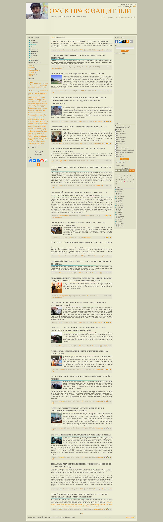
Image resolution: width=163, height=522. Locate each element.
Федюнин (44, 103)
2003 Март (119, 191)
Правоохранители (33, 70)
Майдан (43, 141)
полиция (37, 99)
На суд (119, 135)
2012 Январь (119, 198)
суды (47, 121)
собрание (36, 131)
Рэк (45, 126)
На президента (121, 156)
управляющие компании (35, 114)
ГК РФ (43, 106)
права (44, 86)
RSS (134, 6)
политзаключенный (33, 145)
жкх (31, 90)
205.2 (40, 138)
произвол (32, 103)
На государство (121, 133)
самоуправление (32, 101)
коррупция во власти (33, 117)
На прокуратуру (121, 137)
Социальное (31, 69)
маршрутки (41, 126)
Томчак (30, 136)
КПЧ (41, 91)
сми (36, 130)
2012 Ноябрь (119, 204)
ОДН (42, 133)
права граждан (43, 131)
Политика (31, 67)
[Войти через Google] (46, 161)
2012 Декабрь (120, 205)
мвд (40, 133)
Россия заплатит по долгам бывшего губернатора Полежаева (79, 41)
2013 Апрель (119, 211)
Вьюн (29, 105)
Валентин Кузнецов (33, 133)
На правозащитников (123, 146)
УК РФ (38, 110)
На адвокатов (121, 144)
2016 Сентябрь (120, 223)
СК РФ (30, 140)
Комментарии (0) (98, 50)
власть (41, 119)
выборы (43, 87)
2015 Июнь (119, 221)
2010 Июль (119, 195)
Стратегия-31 (32, 110)
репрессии (31, 107)
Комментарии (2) (57, 162)
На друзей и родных (122, 148)
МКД (44, 119)
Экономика (31, 74)
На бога (119, 154)
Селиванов (44, 108)
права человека (34, 93)
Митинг (37, 119)
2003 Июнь (119, 193)
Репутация (38, 87)
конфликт (44, 101)
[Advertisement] (81, 27)
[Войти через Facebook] (38, 160)
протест (43, 97)
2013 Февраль (120, 207)
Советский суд (36, 136)
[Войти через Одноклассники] (38, 164)
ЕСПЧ (39, 101)
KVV (81, 50)
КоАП (44, 130)
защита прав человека (34, 141)
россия (34, 140)
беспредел (42, 116)
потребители (41, 105)
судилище (38, 140)
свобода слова (34, 97)
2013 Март (119, 209)
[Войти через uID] (30, 160)
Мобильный (130, 17)
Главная (53, 37)
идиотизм (39, 103)
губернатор (31, 119)
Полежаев (31, 95)
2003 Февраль (120, 189)
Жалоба (43, 99)
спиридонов (44, 136)
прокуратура (40, 121)
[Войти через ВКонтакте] (34, 160)
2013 (41, 110)
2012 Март (119, 200)
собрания (30, 131)
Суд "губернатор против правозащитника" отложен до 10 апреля (81, 435)
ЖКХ (30, 76)
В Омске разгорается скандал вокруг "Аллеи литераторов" (78, 74)
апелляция (37, 91)
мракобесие (31, 128)
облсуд (38, 112)
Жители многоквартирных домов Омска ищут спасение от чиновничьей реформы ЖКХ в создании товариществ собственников (78, 100)
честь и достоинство (40, 125)
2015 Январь (119, 220)
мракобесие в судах (38, 143)
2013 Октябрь (120, 216)
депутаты (38, 135)
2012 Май (119, 202)
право (45, 114)
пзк (39, 145)
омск (29, 86)
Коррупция (32, 116)
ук (41, 112)
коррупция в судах (33, 138)
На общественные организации (125, 150)
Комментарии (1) (98, 143)
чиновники (31, 99)
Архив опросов (126, 161)
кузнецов (43, 93)
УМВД (33, 105)
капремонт (31, 130)
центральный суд (40, 128)
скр (42, 145)
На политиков (121, 141)
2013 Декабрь (120, 218)
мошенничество (32, 123)
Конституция (31, 87)
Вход (103, 17)
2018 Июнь (119, 225)
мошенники (31, 125)
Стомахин (32, 108)
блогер (30, 126)
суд (31, 82)
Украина (30, 143)
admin (80, 121)
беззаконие (38, 106)
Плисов (44, 140)
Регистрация (121, 17)
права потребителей (39, 95)
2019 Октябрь (120, 227)
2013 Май (119, 212)
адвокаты (43, 135)
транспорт (40, 130)
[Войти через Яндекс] (42, 160)
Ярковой (45, 83)
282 (41, 86)
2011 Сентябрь (120, 196)
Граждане (31, 72)
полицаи (38, 108)
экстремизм (38, 83)
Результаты (118, 161)
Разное (30, 65)
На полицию (120, 139)
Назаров (33, 121)
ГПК (29, 121)
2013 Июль (119, 214)
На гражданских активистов (125, 152)
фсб (37, 105)
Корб (45, 90)
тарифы (42, 118)
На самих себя (121, 131)
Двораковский (32, 135)
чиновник (35, 126)
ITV (87, 160)
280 (43, 138)
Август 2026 (124, 168)
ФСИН (46, 138)
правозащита (36, 86)
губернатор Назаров (42, 123)
